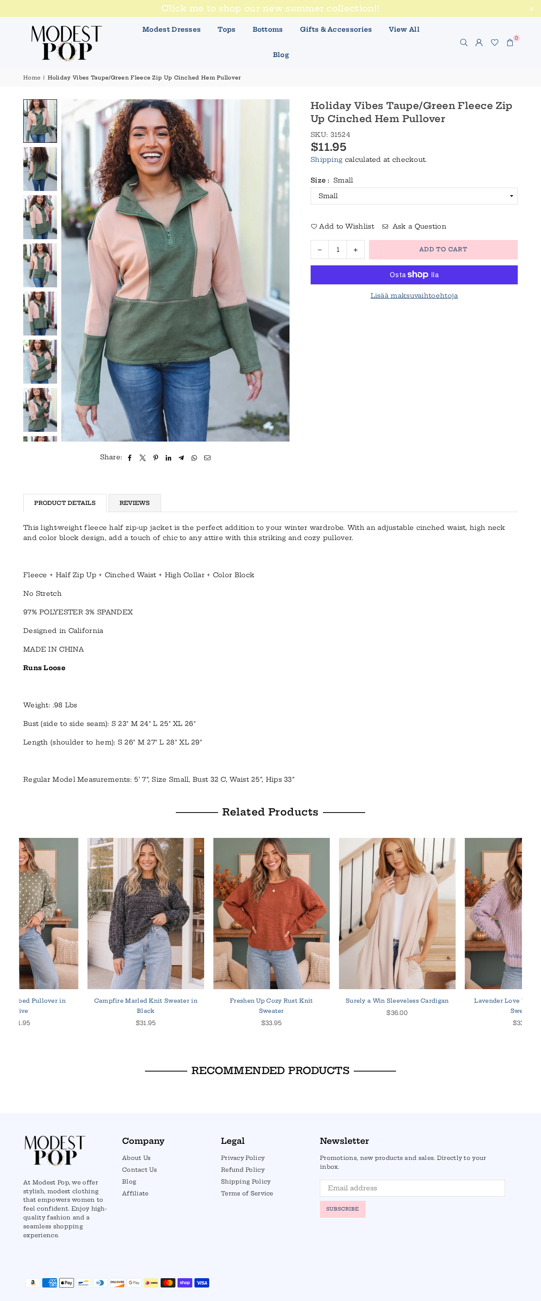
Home (32, 77)
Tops (226, 29)
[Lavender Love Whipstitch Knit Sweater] (334, 913)
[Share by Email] (207, 457)
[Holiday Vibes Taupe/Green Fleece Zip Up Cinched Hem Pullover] (40, 121)
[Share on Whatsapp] (194, 457)
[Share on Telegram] (181, 457)
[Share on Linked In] (169, 457)
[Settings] (479, 42)
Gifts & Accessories (336, 29)
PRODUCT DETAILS (65, 502)
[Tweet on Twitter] (142, 457)
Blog (281, 55)
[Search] (464, 42)
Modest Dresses (171, 29)
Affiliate (135, 1193)
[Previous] (73, 270)
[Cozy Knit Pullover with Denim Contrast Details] (459, 913)
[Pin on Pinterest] (156, 457)
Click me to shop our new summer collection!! (270, 8)
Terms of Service (247, 1193)
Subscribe (342, 1209)
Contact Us (139, 1169)
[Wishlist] (495, 42)
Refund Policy (243, 1169)
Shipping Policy (246, 1181)
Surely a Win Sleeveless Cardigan (208, 1000)
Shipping (326, 159)
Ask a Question (418, 226)
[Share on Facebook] (130, 457)
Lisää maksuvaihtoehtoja (414, 296)
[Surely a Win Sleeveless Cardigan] (208, 913)
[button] (510, 42)
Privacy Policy (243, 1157)
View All (404, 29)
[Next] (277, 270)
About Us (136, 1157)
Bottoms (268, 29)
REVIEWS (135, 502)
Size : (332, 180)
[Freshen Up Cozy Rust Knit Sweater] (82, 913)
